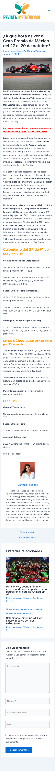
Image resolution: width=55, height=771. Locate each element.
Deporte (27, 598)
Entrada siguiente (27, 538)
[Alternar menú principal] (49, 11)
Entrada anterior (27, 532)
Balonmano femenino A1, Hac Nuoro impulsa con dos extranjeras (24, 620)
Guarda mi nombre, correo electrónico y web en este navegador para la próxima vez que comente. (26, 738)
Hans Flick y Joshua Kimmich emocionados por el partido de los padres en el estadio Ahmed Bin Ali (27, 590)
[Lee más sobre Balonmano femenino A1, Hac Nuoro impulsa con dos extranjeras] (27, 611)
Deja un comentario (12, 51)
